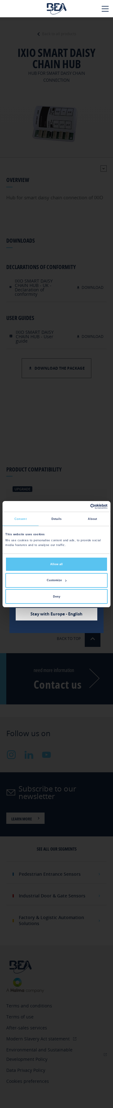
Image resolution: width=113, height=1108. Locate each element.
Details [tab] (56, 519)
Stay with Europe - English (56, 614)
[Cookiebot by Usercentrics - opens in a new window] (81, 506)
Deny (56, 596)
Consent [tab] (20, 519)
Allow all (56, 564)
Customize (54, 580)
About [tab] (92, 519)
